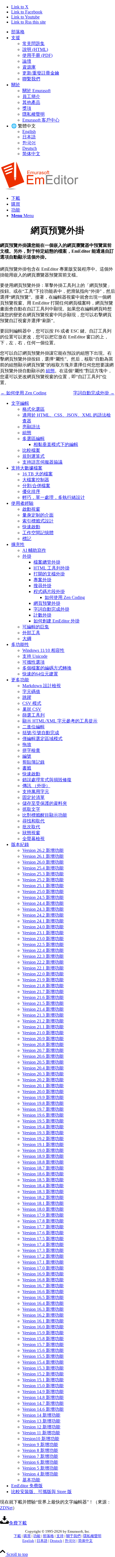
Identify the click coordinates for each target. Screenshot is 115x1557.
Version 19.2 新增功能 (43, 1138)
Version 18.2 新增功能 (43, 1197)
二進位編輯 (33, 726)
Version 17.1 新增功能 (43, 1262)
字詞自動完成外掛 (51, 609)
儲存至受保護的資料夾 (44, 803)
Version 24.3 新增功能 (43, 909)
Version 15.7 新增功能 (43, 1344)
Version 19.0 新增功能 (43, 1150)
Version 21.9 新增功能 (43, 979)
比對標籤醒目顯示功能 (44, 815)
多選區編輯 (33, 438)
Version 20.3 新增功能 (43, 1074)
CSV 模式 (31, 703)
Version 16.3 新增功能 (43, 1309)
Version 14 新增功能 (41, 1415)
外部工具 (31, 632)
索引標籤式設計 (38, 521)
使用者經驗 (22, 503)
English (29, 131)
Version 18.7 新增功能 (43, 1168)
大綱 (26, 638)
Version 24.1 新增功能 (43, 921)
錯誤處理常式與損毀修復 (46, 779)
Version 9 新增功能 (40, 1444)
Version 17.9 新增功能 (43, 1215)
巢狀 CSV (31, 709)
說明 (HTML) (35, 49)
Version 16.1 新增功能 (43, 1321)
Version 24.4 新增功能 (43, 903)
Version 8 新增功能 (40, 1450)
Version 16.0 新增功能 (43, 1326)
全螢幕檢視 (33, 838)
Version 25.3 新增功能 (43, 874)
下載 (17, 1536)
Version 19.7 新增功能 (43, 1109)
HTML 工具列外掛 (51, 568)
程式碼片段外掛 (49, 591)
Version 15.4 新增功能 (43, 1362)
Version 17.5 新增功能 (43, 1238)
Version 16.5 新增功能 (43, 1297)
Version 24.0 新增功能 (43, 926)
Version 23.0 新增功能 (43, 938)
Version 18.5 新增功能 (43, 1179)
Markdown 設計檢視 (41, 685)
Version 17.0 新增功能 (43, 1268)
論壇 (26, 61)
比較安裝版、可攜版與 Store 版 (41, 1491)
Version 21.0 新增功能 (43, 1032)
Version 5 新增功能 (40, 1468)
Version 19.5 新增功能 (43, 1121)
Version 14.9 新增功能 (43, 1391)
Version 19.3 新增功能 (43, 1132)
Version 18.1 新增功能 (43, 1203)
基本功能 (31, 1479)
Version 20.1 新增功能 (43, 1085)
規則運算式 (33, 456)
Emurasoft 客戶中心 (40, 120)
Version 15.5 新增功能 (43, 1356)
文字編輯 (20, 403)
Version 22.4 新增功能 (43, 950)
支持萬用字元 (35, 791)
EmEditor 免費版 (27, 1485)
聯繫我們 (31, 78)
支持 (60, 1536)
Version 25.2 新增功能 (43, 879)
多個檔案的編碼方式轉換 (46, 668)
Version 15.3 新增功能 (43, 1368)
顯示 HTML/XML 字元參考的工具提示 (59, 721)
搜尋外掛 (42, 585)
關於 (15, 84)
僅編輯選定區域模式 (42, 738)
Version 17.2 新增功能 (43, 1256)
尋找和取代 (33, 821)
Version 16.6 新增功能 (43, 1291)
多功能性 (20, 644)
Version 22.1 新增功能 (43, 968)
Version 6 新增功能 (40, 1462)
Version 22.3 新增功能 (43, 956)
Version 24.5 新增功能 (43, 897)
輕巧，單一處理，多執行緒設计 (53, 497)
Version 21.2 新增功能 (43, 1021)
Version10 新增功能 (40, 1438)
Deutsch (29, 148)
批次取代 (31, 826)
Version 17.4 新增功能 (43, 1244)
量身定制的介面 (38, 515)
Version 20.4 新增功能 (43, 1068)
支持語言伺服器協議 (42, 462)
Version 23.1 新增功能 (43, 932)
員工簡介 (31, 96)
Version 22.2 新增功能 (43, 962)
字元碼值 (31, 691)
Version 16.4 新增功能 (43, 1303)
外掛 (26, 556)
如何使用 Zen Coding (65, 597)
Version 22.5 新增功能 (43, 944)
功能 (36, 1536)
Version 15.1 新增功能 (43, 1379)
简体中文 (31, 153)
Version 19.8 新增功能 (43, 1103)
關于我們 (73, 1536)
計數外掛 (42, 615)
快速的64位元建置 (40, 673)
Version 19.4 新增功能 (43, 1126)
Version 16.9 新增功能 (43, 1274)
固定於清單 (33, 797)
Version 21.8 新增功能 (43, 985)
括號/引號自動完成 (40, 732)
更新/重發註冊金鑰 (40, 73)
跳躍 (26, 697)
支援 (15, 37)
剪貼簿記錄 (33, 762)
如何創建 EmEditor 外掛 (56, 621)
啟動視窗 (31, 509)
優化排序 (31, 491)
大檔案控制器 (35, 479)
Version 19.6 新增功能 (43, 1115)
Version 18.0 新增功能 (43, 1209)
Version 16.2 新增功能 (43, 1315)
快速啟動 (31, 526)
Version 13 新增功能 (41, 1421)
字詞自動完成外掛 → (93, 393)
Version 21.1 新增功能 (43, 1026)
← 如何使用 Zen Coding (23, 393)
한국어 (29, 142)
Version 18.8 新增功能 (43, 1162)
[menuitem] (63, 32)
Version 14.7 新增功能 (43, 1403)
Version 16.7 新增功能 (43, 1285)
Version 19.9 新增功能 (43, 1097)
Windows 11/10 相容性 (43, 650)
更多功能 (20, 679)
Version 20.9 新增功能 (43, 1038)
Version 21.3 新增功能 (43, 1015)
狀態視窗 (31, 832)
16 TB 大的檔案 (37, 473)
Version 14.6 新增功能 (43, 1409)
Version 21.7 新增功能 (43, 991)
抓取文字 (31, 809)
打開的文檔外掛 (49, 573)
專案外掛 (42, 579)
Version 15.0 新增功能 (43, 1385)
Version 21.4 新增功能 (43, 1009)
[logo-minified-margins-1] (40, 188)
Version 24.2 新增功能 (43, 915)
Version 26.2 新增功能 (43, 850)
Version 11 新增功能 (41, 1432)
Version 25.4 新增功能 (43, 868)
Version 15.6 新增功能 (43, 1350)
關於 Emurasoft (36, 90)
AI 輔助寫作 (34, 550)
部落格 (18, 31)
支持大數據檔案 (26, 468)
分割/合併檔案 (36, 485)
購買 (27, 1536)
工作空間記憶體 (38, 532)
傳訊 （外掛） (36, 785)
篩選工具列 (33, 715)
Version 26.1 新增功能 (43, 856)
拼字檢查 (31, 750)
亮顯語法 (31, 426)
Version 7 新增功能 (40, 1456)
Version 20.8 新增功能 (43, 1044)
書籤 (26, 768)
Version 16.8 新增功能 (43, 1279)
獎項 (26, 108)
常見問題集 (33, 43)
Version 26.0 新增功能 (43, 862)
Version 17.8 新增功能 (43, 1221)
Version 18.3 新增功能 (43, 1191)
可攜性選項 (33, 662)
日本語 (29, 136)
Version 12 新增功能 (41, 1426)
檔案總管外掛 (46, 562)
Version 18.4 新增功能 (43, 1185)
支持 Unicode (34, 656)
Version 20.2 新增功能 (43, 1079)
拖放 (26, 744)
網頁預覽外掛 (46, 603)
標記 (26, 538)
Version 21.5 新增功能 (43, 1003)
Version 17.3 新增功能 (43, 1250)
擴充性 (18, 544)
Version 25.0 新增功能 (43, 891)
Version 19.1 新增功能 (43, 1144)
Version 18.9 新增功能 (43, 1156)
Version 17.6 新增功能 (43, 1232)
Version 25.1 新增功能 (43, 885)
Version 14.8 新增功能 (43, 1397)
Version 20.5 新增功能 (43, 1062)
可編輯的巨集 (35, 626)
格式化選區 (33, 409)
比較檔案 (31, 450)
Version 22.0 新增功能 (43, 974)
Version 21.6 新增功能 (43, 997)
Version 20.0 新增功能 (43, 1091)
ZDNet (6, 1507)
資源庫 (29, 67)
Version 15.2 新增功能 (43, 1374)
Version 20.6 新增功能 (43, 1056)
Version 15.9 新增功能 (43, 1332)
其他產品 (31, 102)
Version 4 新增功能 (40, 1474)
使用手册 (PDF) (37, 55)
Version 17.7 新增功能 (43, 1226)
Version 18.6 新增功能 (43, 1174)
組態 (50, 370)
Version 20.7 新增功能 (43, 1050)
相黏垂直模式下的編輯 (55, 444)
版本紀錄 (20, 844)
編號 (26, 756)
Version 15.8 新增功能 (43, 1338)
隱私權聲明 (33, 114)
